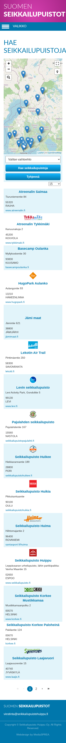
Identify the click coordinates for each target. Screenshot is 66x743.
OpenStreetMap (54, 152)
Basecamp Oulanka (33, 248)
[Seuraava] (42, 689)
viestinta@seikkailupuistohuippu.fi (26, 714)
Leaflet (41, 152)
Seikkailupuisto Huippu (33, 560)
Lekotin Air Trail (33, 353)
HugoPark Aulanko (33, 283)
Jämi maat (33, 318)
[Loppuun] (48, 689)
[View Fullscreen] (57, 63)
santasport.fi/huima (17, 544)
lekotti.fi (10, 371)
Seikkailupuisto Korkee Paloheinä (33, 625)
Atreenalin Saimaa (33, 192)
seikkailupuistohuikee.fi (19, 475)
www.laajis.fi (12, 676)
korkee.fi (10, 643)
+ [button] (9, 63)
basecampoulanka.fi (17, 267)
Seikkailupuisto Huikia (33, 491)
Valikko (19, 26)
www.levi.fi (11, 406)
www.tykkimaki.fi (15, 242)
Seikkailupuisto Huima (33, 526)
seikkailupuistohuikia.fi (18, 510)
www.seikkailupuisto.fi (18, 582)
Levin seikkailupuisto (33, 387)
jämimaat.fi (12, 336)
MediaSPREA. (42, 734)
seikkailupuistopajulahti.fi (20, 440)
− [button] (9, 69)
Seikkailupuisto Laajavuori (33, 658)
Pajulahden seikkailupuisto (33, 422)
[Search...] (8, 77)
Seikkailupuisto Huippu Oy (34, 724)
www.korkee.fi (13, 619)
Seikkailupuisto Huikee (33, 457)
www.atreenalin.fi (15, 210)
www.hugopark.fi (15, 301)
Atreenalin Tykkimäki (33, 224)
